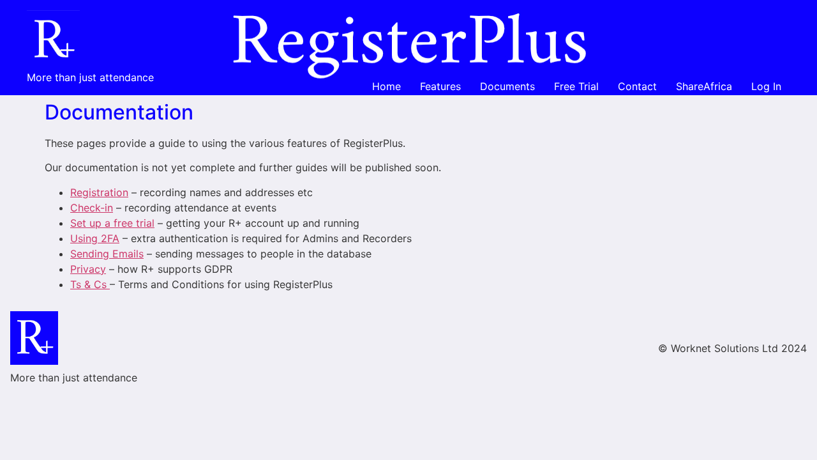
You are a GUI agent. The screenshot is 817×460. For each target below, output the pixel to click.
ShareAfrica (704, 86)
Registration (99, 192)
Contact (637, 86)
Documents (507, 86)
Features (440, 86)
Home (386, 86)
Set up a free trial (112, 223)
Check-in (91, 207)
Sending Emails (107, 253)
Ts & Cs (90, 284)
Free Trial (576, 86)
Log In (766, 86)
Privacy (88, 269)
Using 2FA (94, 238)
